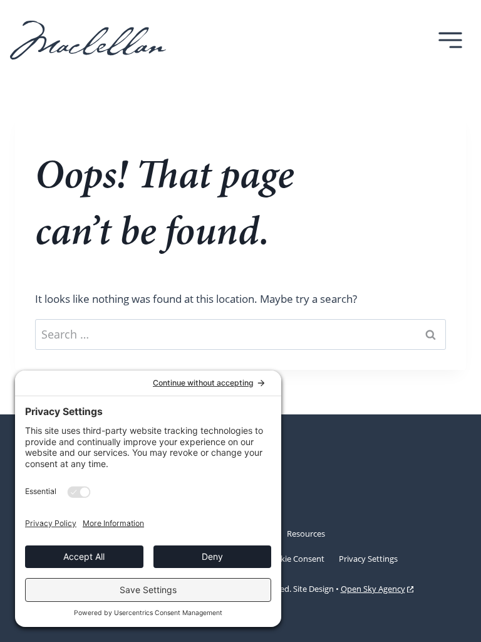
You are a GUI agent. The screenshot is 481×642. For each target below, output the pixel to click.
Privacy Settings (368, 558)
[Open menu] (450, 40)
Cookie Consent (295, 558)
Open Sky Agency (373, 590)
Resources (306, 533)
